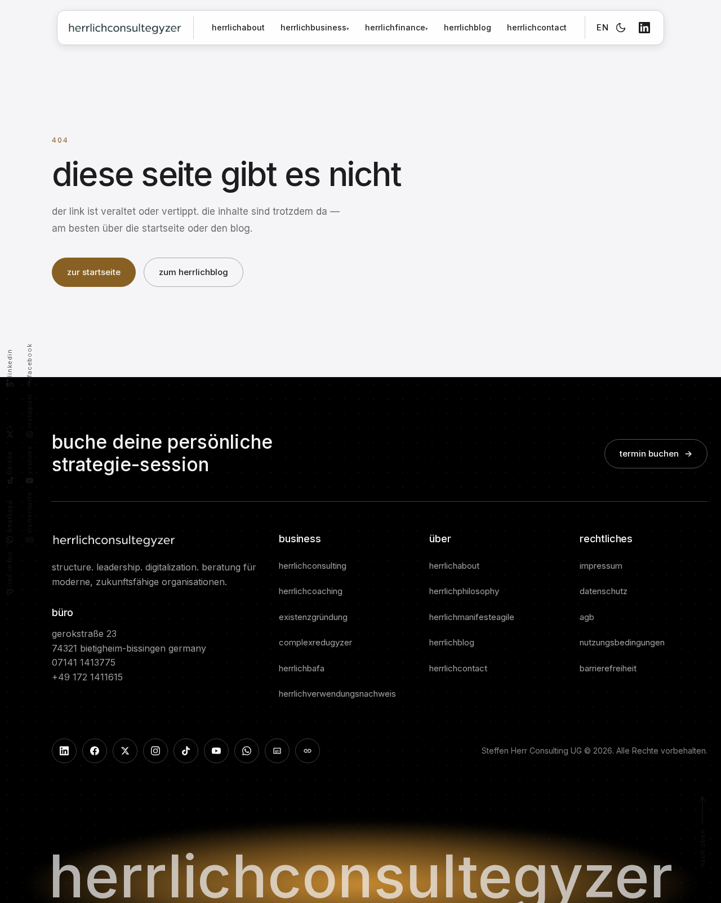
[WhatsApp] (246, 750)
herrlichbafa (301, 668)
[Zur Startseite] (125, 27)
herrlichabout (238, 27)
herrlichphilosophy (464, 591)
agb (587, 617)
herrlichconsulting (312, 565)
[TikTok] (185, 750)
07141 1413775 (83, 662)
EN (602, 27)
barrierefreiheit (608, 668)
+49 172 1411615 (87, 677)
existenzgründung (313, 617)
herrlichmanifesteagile (471, 617)
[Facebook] (94, 750)
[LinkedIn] (644, 27)
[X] (125, 750)
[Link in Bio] (307, 750)
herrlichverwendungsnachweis (337, 693)
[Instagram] (155, 750)
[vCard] (277, 750)
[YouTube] (216, 750)
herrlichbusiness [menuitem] (315, 27)
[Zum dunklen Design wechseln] (620, 27)
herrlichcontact (537, 27)
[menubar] (354, 27)
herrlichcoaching (310, 591)
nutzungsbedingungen (622, 642)
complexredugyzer (315, 642)
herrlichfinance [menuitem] (396, 27)
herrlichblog (467, 27)
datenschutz (603, 591)
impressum (601, 565)
